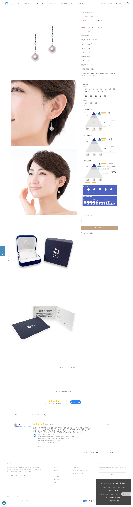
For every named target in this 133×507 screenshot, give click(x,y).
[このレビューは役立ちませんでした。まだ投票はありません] (110, 452)
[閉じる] (128, 481)
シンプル (27, 3)
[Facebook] (86, 215)
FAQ (72, 3)
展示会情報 (64, 3)
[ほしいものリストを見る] (124, 3)
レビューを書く (75, 402)
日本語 (109, 3)
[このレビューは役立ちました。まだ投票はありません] (107, 452)
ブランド (44, 3)
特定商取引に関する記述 (80, 470)
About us (56, 470)
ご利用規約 (76, 468)
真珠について (53, 3)
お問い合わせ (80, 3)
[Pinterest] (91, 215)
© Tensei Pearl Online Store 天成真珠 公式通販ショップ (19, 501)
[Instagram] (16, 476)
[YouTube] (24, 476)
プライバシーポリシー (79, 473)
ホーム (19, 3)
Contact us (56, 473)
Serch (55, 468)
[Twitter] (88, 215)
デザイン (35, 3)
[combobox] (21, 414)
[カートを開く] (127, 3)
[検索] (120, 3)
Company (56, 476)
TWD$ (101, 3)
